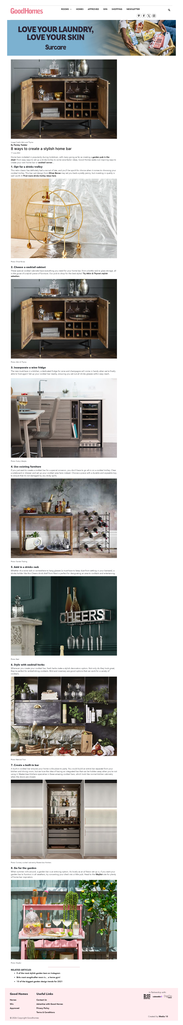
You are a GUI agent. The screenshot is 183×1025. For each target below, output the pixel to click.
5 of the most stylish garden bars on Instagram (38, 973)
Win (105, 9)
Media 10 (163, 1016)
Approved (93, 9)
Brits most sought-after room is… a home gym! (38, 977)
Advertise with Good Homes (49, 1004)
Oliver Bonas (55, 173)
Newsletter (133, 9)
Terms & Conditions (45, 1012)
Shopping (117, 9)
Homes (79, 9)
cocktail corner (45, 162)
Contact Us (41, 1000)
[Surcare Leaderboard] (91, 38)
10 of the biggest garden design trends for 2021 (40, 981)
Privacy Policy (42, 1008)
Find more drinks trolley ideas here (39, 175)
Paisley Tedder (20, 145)
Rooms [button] (65, 9)
